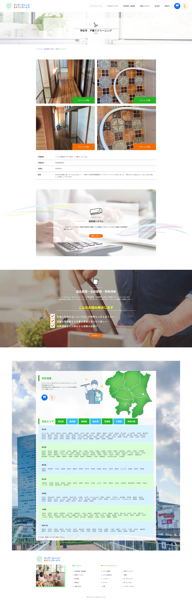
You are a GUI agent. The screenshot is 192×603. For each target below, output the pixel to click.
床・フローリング (128, 578)
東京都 (72, 421)
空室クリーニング (128, 571)
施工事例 (157, 6)
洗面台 (125, 575)
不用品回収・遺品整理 (129, 6)
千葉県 (119, 421)
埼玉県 (61, 421)
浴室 (104, 586)
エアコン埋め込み (107, 575)
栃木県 (96, 421)
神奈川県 (131, 421)
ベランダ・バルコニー (129, 586)
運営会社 (167, 6)
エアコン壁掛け (107, 571)
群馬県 (84, 421)
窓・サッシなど (128, 582)
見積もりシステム (145, 6)
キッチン (105, 582)
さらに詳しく (95, 335)
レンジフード (106, 578)
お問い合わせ (77, 586)
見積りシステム (95, 236)
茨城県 (107, 421)
